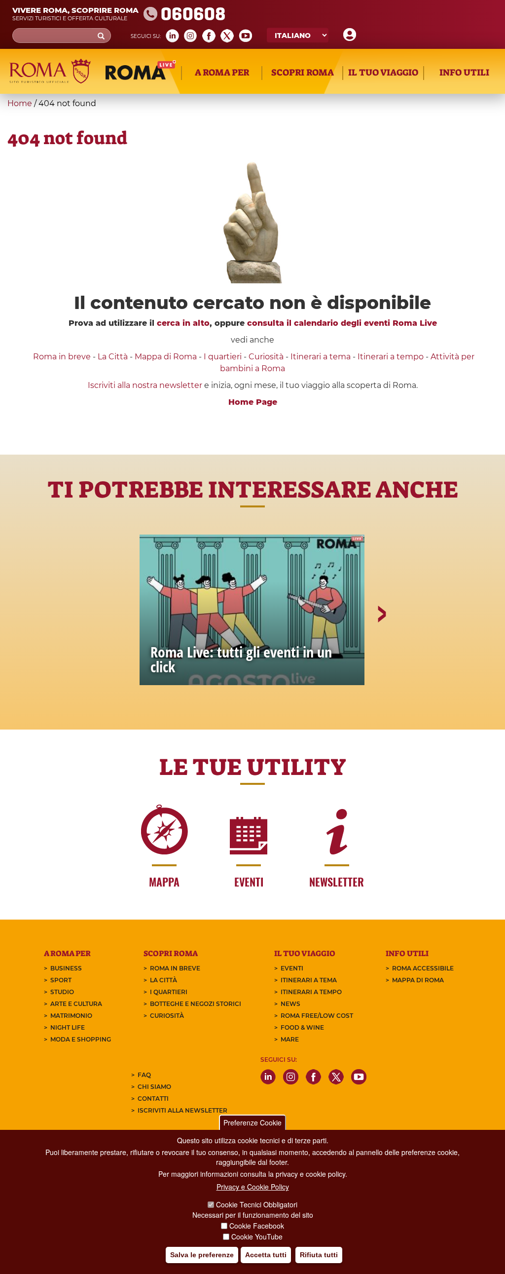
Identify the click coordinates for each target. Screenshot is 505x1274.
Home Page (252, 402)
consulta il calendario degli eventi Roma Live (342, 323)
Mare (290, 1039)
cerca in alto (183, 323)
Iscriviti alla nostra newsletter (145, 385)
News (290, 1003)
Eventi (292, 968)
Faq (144, 1075)
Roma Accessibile (423, 968)
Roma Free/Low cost (317, 1015)
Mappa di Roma (166, 356)
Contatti (153, 1098)
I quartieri (223, 356)
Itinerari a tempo (391, 356)
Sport (61, 980)
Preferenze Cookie (252, 1122)
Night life (67, 1027)
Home (19, 103)
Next (381, 648)
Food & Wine (302, 1027)
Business (66, 968)
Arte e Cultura (76, 1003)
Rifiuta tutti (319, 1255)
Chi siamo (154, 1086)
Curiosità (266, 356)
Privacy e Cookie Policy (252, 1187)
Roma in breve (62, 356)
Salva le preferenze (202, 1255)
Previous (124, 648)
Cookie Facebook (256, 1226)
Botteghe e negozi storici (195, 1003)
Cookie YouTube (257, 1236)
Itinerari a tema (320, 356)
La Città (113, 356)
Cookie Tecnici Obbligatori (256, 1204)
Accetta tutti (266, 1255)
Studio (62, 992)
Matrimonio (71, 1015)
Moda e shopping (80, 1039)
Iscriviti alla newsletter (182, 1110)
